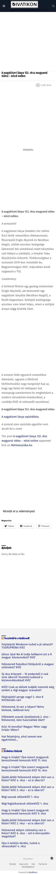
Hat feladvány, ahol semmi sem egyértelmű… (21, 738)
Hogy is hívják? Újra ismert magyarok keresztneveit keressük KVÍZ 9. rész (25, 812)
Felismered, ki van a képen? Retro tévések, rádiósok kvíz (22, 708)
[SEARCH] (53, 6)
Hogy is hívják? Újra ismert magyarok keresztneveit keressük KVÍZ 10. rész (25, 769)
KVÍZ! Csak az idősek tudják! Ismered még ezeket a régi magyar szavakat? (27, 689)
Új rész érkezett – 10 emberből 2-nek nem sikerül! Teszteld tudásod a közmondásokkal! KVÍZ (24, 677)
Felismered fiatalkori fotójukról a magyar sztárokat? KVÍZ (27, 666)
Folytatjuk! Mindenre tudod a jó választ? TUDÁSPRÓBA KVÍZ (27, 646)
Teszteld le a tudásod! (17, 638)
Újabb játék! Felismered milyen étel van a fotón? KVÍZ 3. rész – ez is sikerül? (27, 789)
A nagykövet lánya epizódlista (20, 416)
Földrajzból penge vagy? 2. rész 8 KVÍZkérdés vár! (22, 698)
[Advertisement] (28, 41)
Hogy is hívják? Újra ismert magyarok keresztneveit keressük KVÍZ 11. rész (25, 759)
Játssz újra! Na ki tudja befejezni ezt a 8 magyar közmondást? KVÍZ (26, 656)
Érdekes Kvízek (13, 751)
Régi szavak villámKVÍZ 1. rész (20, 797)
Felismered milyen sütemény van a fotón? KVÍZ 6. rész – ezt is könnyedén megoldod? (25, 833)
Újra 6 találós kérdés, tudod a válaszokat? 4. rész (20, 845)
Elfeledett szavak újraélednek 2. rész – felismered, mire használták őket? (26, 718)
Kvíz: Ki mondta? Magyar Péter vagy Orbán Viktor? (24, 728)
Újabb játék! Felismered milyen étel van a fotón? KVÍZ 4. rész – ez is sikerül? (27, 779)
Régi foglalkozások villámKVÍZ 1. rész (24, 803)
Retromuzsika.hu (21, 445)
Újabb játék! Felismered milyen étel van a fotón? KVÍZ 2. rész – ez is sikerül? (27, 822)
